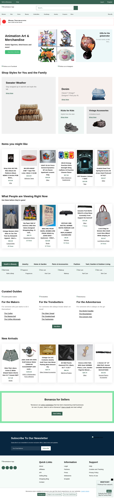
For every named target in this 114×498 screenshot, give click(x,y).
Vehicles (66, 240)
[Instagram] (15, 467)
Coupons (65, 14)
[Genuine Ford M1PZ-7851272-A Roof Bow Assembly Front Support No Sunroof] (85, 226)
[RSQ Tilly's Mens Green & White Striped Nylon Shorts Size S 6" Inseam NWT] (10, 363)
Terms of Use (93, 476)
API (40, 472)
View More (57, 326)
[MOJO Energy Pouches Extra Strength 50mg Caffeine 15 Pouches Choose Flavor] (66, 167)
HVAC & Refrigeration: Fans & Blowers (29, 375)
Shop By (110, 14)
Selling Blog (43, 476)
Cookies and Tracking (96, 469)
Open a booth (65, 407)
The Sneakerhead (48, 316)
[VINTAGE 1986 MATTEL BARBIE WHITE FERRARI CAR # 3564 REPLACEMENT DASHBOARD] (66, 226)
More (72, 14)
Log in (102, 2)
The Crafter (8, 313)
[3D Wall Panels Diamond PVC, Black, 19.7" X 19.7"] (66, 363)
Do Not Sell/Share (70, 494)
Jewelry (56, 14)
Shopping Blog (44, 479)
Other (47, 180)
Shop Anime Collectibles (14, 52)
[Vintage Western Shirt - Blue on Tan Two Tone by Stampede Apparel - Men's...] (10, 226)
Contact (41, 482)
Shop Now (9, 93)
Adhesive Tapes (29, 178)
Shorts (10, 380)
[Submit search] (76, 8)
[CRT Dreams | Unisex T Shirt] (85, 167)
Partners (67, 469)
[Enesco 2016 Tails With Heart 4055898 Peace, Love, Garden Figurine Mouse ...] (85, 363)
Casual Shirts (11, 243)
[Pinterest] (11, 467)
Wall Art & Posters (66, 373)
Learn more (85, 491)
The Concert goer (85, 317)
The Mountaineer (85, 314)
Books (48, 243)
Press (66, 472)
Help (17, 2)
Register (109, 2)
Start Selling (57, 413)
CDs (10, 183)
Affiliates (42, 469)
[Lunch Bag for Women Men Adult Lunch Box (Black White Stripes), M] (103, 226)
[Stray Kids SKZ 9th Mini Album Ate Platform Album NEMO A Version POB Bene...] (10, 167)
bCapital (67, 479)
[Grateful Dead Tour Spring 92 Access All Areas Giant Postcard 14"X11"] (103, 167)
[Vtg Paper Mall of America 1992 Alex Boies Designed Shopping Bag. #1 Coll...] (29, 226)
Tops (84, 184)
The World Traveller (86, 311)
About (41, 466)
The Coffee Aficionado (12, 319)
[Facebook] (3, 467)
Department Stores (29, 238)
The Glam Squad (48, 313)
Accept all (41, 494)
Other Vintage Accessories (48, 372)
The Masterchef (10, 316)
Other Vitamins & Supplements (66, 179)
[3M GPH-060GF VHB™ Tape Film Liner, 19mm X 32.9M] (29, 167)
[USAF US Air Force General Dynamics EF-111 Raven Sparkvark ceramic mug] (47, 167)
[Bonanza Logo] (8, 7)
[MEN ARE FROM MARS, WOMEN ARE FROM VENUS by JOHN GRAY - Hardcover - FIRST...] (47, 226)
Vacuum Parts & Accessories (103, 376)
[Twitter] (7, 467)
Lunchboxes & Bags (103, 241)
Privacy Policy (93, 472)
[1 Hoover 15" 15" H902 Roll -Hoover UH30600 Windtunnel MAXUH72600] (103, 363)
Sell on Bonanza (7, 2)
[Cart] (110, 8)
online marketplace (47, 405)
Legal (66, 466)
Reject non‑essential (54, 494)
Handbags (46, 14)
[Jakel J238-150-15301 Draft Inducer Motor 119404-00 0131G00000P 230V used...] (29, 363)
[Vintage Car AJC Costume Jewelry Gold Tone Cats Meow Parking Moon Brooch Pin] (47, 363)
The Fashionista (47, 319)
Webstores (67, 476)
